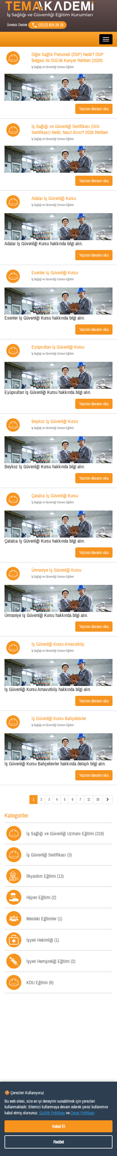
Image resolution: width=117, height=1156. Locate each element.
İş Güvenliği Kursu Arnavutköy (58, 646)
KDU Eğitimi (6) (39, 982)
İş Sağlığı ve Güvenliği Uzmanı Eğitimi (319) (65, 833)
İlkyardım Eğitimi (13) (45, 876)
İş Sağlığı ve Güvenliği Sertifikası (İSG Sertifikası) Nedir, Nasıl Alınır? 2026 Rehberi (70, 132)
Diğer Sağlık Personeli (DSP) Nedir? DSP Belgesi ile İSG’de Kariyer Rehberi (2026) (68, 60)
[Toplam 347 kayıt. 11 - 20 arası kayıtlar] (107, 799)
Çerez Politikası (82, 1112)
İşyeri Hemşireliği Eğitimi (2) (50, 961)
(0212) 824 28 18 (50, 24)
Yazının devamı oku (94, 108)
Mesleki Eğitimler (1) (44, 918)
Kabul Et (58, 1126)
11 (88, 799)
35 (97, 799)
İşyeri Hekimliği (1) (42, 940)
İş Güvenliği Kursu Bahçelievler (59, 721)
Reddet (58, 1142)
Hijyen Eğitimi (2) (41, 897)
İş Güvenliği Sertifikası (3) (49, 854)
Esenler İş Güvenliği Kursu (55, 275)
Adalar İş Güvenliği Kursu (54, 201)
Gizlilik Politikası (52, 1112)
